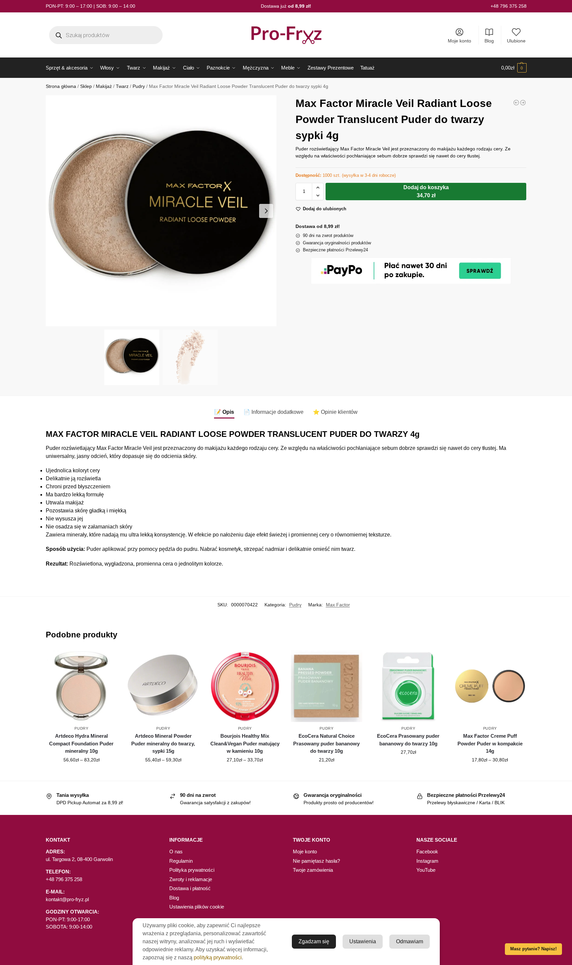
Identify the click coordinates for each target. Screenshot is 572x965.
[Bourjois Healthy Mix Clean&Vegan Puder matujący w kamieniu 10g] (245, 686)
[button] (514, 68)
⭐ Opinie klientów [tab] (335, 412)
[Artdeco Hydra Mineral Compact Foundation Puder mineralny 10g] (82, 686)
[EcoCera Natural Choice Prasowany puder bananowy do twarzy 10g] (327, 686)
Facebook (427, 851)
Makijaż (104, 86)
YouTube (425, 870)
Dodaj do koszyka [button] (326, 774)
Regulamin (181, 861)
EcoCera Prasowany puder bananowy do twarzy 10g (408, 739)
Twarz (122, 86)
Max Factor (338, 604)
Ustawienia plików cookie (196, 907)
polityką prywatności (218, 957)
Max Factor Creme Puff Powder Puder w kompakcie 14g (490, 743)
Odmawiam (409, 941)
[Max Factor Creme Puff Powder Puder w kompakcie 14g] (516, 102)
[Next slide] (266, 211)
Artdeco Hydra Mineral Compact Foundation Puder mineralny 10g (81, 743)
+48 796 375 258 (509, 6)
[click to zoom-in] (161, 210)
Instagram (427, 861)
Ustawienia (362, 941)
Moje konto (459, 40)
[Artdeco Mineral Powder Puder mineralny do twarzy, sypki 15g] (523, 102)
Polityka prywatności (191, 870)
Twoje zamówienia (313, 870)
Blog (489, 40)
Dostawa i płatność (190, 888)
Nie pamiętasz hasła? (316, 861)
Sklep (86, 86)
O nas (176, 851)
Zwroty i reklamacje (190, 879)
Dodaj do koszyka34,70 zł (426, 191)
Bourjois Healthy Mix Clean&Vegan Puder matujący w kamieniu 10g (244, 743)
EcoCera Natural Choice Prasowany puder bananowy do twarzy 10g (326, 743)
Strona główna (61, 86)
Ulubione (516, 40)
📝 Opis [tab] (224, 412)
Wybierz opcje (81, 774)
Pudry (139, 86)
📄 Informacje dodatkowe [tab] (273, 412)
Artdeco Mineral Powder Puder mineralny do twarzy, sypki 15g (163, 743)
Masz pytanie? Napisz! (533, 949)
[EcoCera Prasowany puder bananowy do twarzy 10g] (408, 686)
